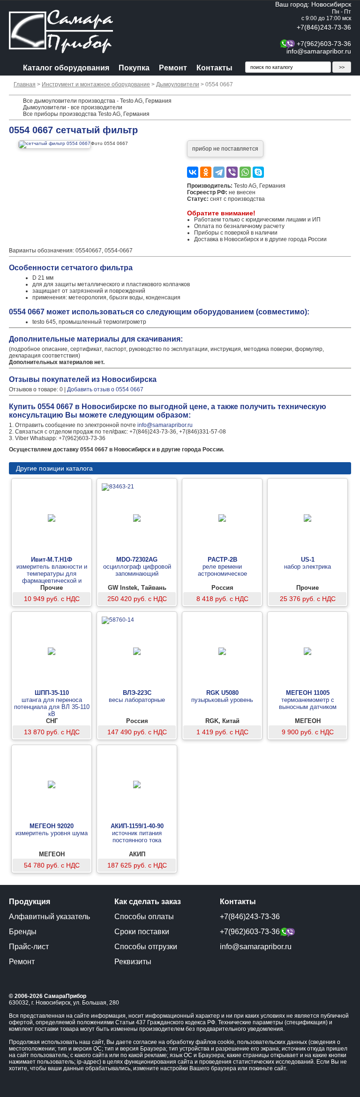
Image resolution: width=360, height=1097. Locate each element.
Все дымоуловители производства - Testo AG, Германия (97, 101)
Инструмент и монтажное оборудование (96, 84)
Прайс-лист (29, 947)
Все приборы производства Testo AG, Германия (86, 114)
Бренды (23, 932)
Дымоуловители (177, 84)
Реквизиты (132, 962)
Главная (25, 84)
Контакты (214, 68)
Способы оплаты (144, 917)
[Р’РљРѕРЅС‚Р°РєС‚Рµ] (192, 172)
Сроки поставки (141, 932)
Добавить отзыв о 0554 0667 (105, 389)
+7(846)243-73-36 (324, 27)
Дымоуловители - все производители (72, 107)
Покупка (134, 68)
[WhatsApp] (245, 172)
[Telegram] (219, 172)
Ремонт (173, 68)
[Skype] (258, 172)
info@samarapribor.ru (318, 51)
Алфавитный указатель (49, 917)
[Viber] (232, 172)
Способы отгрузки (145, 947)
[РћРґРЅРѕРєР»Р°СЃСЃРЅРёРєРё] (205, 172)
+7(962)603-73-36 (324, 43)
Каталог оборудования (66, 68)
